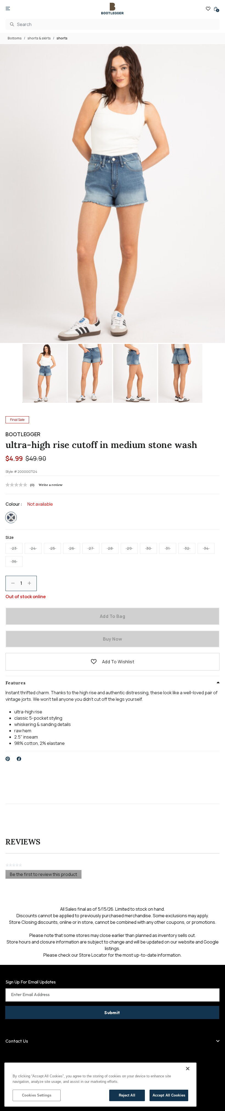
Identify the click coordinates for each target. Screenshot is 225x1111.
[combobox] (112, 24)
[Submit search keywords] (12, 24)
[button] (94, 661)
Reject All (127, 1095)
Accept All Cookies (169, 1095)
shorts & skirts (39, 38)
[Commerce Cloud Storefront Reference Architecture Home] (112, 9)
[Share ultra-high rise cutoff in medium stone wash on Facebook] (19, 759)
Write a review (51, 485)
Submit (112, 1012)
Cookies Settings (36, 1095)
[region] (100, 1085)
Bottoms (15, 38)
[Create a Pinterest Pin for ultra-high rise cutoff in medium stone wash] (7, 759)
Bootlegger (22, 434)
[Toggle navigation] (7, 9)
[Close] (188, 1069)
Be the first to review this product (45, 875)
